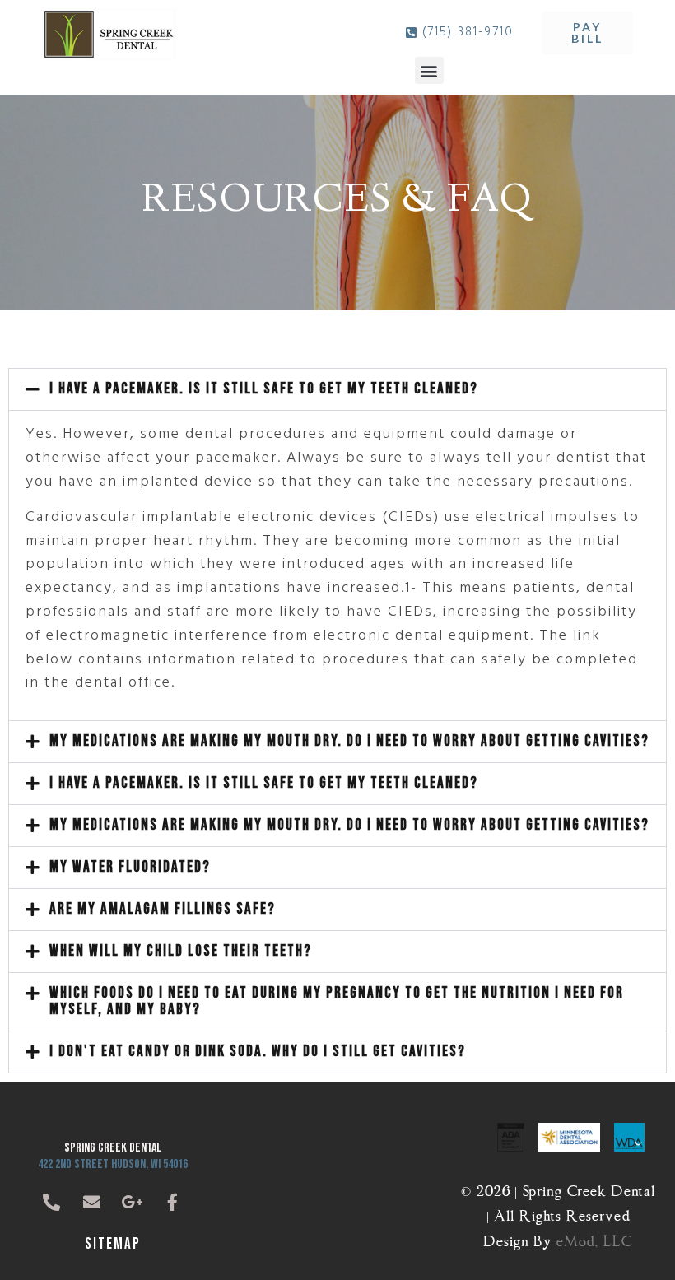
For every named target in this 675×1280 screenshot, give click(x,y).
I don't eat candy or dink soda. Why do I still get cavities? (257, 1051)
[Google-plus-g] (132, 1202)
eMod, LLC (594, 1238)
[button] (429, 70)
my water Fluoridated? (130, 867)
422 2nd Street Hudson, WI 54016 (113, 1164)
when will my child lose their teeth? (180, 951)
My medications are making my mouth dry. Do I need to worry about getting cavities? (349, 741)
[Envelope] (92, 1202)
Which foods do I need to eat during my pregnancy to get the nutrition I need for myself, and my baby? (336, 1001)
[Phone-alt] (52, 1202)
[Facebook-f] (173, 1202)
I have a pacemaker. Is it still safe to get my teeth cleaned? (263, 388)
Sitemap (113, 1244)
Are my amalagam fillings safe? (162, 909)
